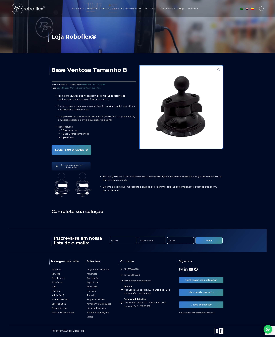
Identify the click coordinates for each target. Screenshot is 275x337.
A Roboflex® (58, 295)
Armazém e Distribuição (99, 304)
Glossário (56, 291)
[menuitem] (241, 8)
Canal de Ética (59, 304)
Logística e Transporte (98, 269)
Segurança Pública (96, 299)
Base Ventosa (84, 88)
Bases (84, 84)
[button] (261, 8)
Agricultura (92, 282)
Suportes (100, 84)
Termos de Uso (59, 308)
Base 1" (60, 88)
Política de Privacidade (63, 312)
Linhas (115, 8)
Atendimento (58, 278)
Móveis (91, 84)
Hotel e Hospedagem (98, 312)
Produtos (92, 8)
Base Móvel (70, 88)
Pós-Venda (150, 8)
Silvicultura (92, 286)
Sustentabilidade (60, 299)
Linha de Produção (96, 308)
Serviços (104, 8)
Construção (92, 278)
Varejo (90, 317)
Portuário (91, 295)
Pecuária (91, 291)
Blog (181, 8)
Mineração (92, 274)
